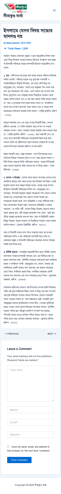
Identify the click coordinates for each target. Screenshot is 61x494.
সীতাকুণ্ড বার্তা (13, 15)
